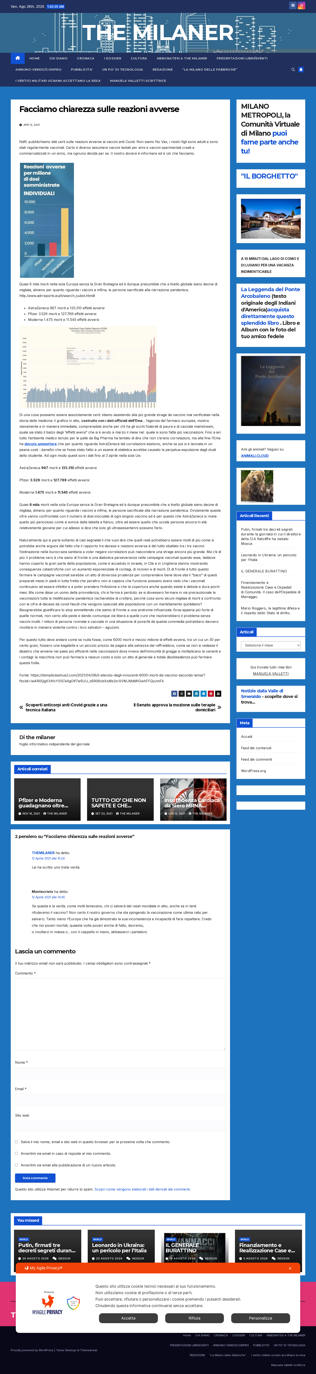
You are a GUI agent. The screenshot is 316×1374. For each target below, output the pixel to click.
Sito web (22, 1115)
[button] (293, 69)
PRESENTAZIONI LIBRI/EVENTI (242, 58)
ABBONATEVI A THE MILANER (182, 58)
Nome (21, 1062)
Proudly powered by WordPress (32, 1350)
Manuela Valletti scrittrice (138, 81)
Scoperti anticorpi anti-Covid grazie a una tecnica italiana (66, 707)
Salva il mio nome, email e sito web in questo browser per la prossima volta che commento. (95, 1142)
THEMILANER (43, 853)
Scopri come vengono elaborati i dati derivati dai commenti (142, 1189)
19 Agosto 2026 (183, 1258)
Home (34, 58)
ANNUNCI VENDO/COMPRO (38, 69)
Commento (25, 973)
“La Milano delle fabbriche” (210, 69)
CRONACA (86, 58)
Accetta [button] (128, 1318)
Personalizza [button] (260, 1318)
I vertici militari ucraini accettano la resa (58, 81)
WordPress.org (253, 771)
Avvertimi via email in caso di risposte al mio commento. (66, 1153)
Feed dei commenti (256, 759)
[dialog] (158, 1298)
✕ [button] (290, 1268)
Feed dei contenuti (256, 748)
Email (21, 1089)
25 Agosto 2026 (109, 1258)
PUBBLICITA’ (82, 69)
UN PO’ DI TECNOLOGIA (122, 69)
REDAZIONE (163, 69)
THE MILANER (158, 32)
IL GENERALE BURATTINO (264, 571)
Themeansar (88, 1350)
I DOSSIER (112, 58)
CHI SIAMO (58, 58)
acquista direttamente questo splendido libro (267, 316)
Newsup (70, 1350)
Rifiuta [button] (194, 1318)
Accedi (246, 736)
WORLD (24, 1239)
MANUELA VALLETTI (271, 673)
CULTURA (139, 58)
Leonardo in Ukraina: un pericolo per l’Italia (119, 1248)
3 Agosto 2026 (256, 1258)
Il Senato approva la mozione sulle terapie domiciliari (174, 707)
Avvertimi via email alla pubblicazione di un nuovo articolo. (68, 1165)
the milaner (40, 737)
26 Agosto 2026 (36, 1258)
